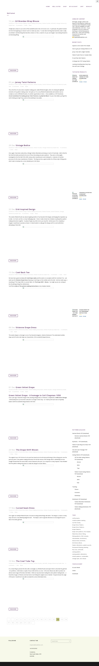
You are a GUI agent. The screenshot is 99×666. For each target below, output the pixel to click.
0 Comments (19, 25)
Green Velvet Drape (25, 387)
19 (17, 623)
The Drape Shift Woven (27, 449)
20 (21, 623)
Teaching (74, 487)
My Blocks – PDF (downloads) (79, 441)
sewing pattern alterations (79, 554)
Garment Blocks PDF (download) (80, 433)
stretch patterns (76, 556)
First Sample (87, 531)
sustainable (85, 556)
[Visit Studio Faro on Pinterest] (17, 644)
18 (12, 623)
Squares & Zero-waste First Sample (81, 45)
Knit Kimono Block (77, 543)
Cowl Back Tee (23, 272)
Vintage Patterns (60, 23)
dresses (79, 462)
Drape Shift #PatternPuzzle (22, 457)
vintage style (75, 558)
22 (29, 623)
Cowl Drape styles (32, 278)
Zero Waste (83, 558)
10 (41, 619)
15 (62, 619)
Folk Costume (84, 536)
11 (45, 619)
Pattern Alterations (77, 545)
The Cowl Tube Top (25, 561)
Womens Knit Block (56, 84)
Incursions (77, 492)
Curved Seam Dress (25, 508)
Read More (13, 70)
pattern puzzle (87, 545)
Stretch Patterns (46, 84)
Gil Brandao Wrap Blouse (27, 21)
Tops (78, 468)
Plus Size (74, 549)
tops (78, 482)
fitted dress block (77, 534)
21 (25, 623)
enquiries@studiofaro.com (80, 37)
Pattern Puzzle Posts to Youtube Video (82, 55)
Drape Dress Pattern (77, 525)
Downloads (75, 573)
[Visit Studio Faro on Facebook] (14, 644)
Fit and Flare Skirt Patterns (79, 58)
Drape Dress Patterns (78, 527)
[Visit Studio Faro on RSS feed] (9, 644)
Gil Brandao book (45, 29)
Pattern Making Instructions (34, 23)
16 (66, 619)
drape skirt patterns (77, 531)
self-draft (80, 549)
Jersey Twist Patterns (25, 82)
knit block (82, 540)
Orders (74, 570)
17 (8, 623)
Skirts (78, 465)
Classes (76, 489)
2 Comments (64, 510)
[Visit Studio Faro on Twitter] (19, 644)
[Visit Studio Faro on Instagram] (12, 644)
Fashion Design (23, 211)
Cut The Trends (76, 522)
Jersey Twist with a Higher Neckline (81, 52)
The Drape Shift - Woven (41, 282)
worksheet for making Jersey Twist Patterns (25, 96)
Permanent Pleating (77, 547)
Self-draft (53, 23)
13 (53, 619)
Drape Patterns (76, 529)
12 (49, 619)
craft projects (76, 518)
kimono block (75, 540)
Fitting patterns (76, 536)
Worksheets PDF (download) (79, 499)
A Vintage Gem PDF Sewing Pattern (81, 61)
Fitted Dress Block (23, 329)
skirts (78, 479)
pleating (86, 547)
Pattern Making (23, 23)
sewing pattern (76, 552)
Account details (76, 567)
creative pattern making (78, 520)
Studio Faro (12, 25)
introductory (83, 538)
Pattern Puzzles (46, 23)
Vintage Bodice (23, 145)
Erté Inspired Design (25, 209)
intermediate (75, 538)
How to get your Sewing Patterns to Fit (82, 48)
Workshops (77, 495)
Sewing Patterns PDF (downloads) (80, 455)
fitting (84, 534)
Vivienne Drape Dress (22, 280)
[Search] (97, 1)
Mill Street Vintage (61, 397)
